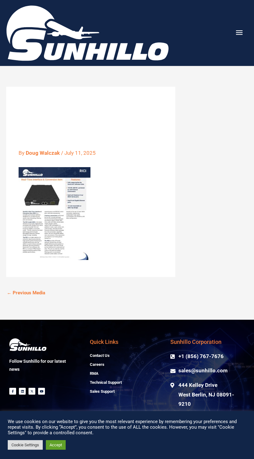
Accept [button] (56, 445)
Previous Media (26, 293)
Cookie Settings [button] (25, 445)
